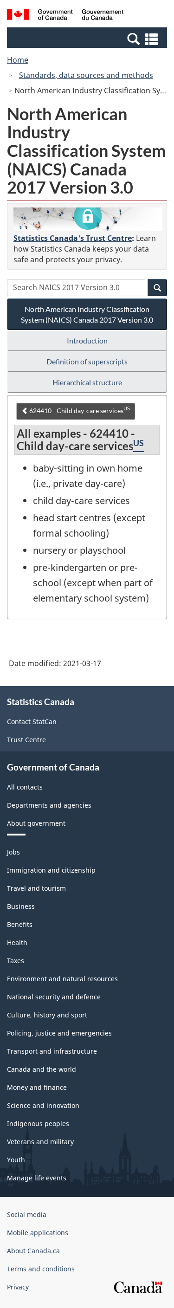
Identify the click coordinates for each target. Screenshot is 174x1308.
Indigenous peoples (38, 1123)
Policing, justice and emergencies (59, 1033)
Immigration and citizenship (51, 870)
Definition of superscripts (87, 361)
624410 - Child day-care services (79, 410)
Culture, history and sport (47, 1014)
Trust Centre (26, 739)
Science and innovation (43, 1105)
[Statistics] (87, 219)
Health (17, 942)
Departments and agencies (49, 805)
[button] (88, 38)
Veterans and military (40, 1141)
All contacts (25, 787)
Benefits (19, 924)
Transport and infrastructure (52, 1051)
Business (21, 906)
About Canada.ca (33, 1250)
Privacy (18, 1286)
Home (17, 60)
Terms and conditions (41, 1268)
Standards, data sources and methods (86, 75)
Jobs (13, 852)
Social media (26, 1214)
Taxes (15, 960)
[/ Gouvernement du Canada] (65, 16)
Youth (16, 1159)
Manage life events (36, 1177)
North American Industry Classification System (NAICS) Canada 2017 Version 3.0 (87, 314)
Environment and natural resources (62, 978)
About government (36, 823)
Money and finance (37, 1087)
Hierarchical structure (87, 382)
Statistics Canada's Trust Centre (72, 238)
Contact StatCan (32, 721)
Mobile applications (37, 1232)
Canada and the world (41, 1069)
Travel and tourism (36, 888)
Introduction (87, 340)
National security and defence (54, 996)
